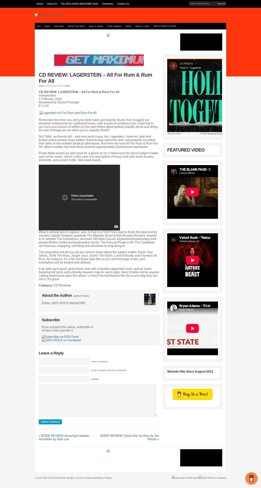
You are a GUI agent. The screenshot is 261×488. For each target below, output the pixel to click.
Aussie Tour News (76, 26)
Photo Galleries (114, 26)
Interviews (59, 26)
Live (39, 26)
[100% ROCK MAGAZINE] (49, 15)
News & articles (96, 26)
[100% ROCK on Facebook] (61, 340)
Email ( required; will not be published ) (109, 370)
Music (47, 26)
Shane (42, 86)
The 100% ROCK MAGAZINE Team (79, 3)
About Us (52, 3)
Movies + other (142, 26)
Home (40, 3)
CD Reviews (62, 285)
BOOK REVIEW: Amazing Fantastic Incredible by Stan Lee (64, 437)
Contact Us (123, 3)
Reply (67, 86)
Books (128, 26)
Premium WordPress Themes (98, 478)
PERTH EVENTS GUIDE (164, 26)
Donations (107, 3)
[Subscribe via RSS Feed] (60, 337)
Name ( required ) (99, 361)
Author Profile (81, 296)
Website (95, 379)
